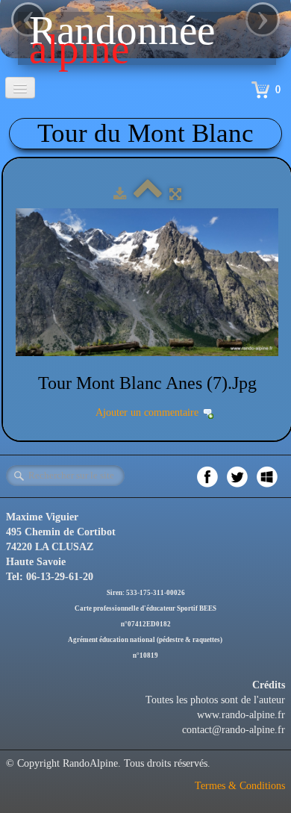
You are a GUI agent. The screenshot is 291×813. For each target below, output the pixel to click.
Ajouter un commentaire (147, 412)
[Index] (147, 194)
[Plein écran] (175, 194)
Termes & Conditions (240, 785)
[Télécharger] (119, 194)
